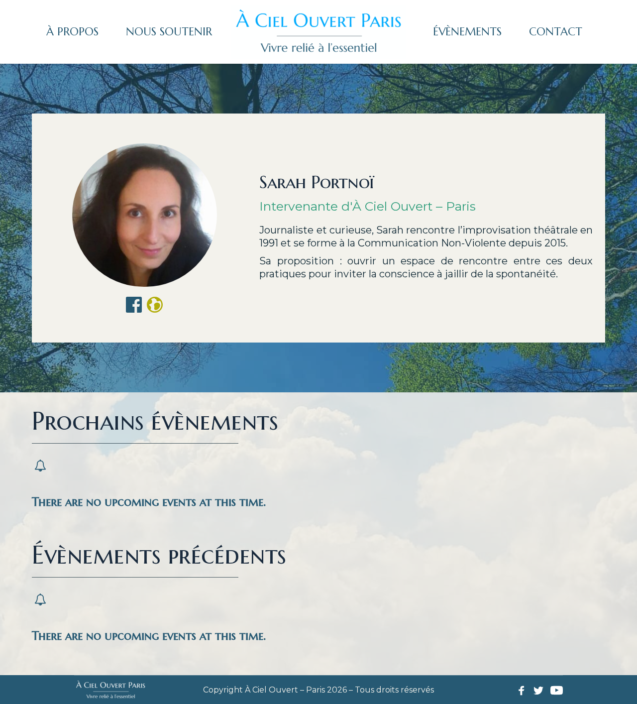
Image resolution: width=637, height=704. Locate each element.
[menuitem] (72, 31)
